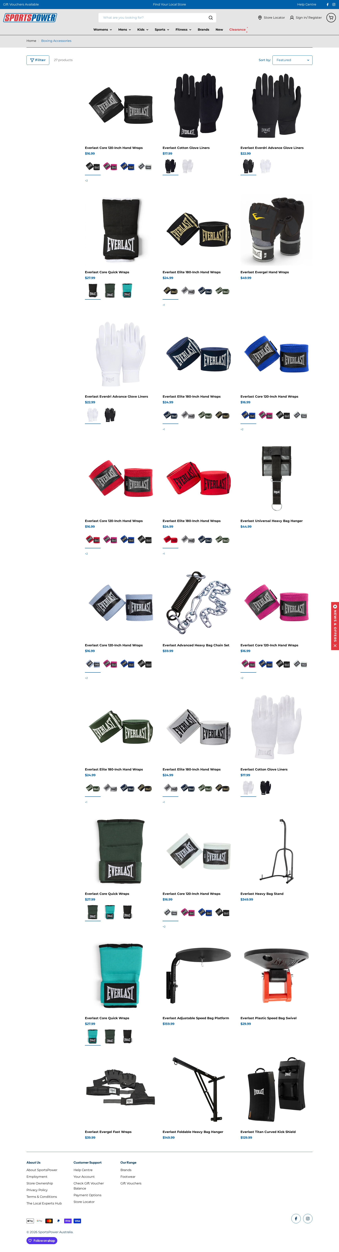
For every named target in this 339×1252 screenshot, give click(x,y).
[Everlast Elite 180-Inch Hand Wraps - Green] (222, 290)
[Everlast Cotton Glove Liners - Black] (170, 166)
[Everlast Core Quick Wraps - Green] (110, 290)
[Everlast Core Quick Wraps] (121, 230)
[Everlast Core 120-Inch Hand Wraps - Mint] (144, 166)
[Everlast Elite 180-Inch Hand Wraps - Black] (170, 290)
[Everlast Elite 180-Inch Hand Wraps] (199, 230)
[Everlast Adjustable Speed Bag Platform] (199, 976)
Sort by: (265, 60)
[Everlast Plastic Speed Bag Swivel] (277, 976)
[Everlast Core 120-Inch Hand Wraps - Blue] (127, 166)
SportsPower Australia (55, 1232)
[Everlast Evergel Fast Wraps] (121, 1089)
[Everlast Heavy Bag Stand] (277, 851)
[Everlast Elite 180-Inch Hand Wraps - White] (188, 290)
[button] (335, 626)
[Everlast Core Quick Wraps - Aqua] (127, 290)
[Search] (210, 17)
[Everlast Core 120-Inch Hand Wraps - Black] (93, 166)
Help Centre (306, 4)
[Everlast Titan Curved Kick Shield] (277, 1089)
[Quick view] (151, 78)
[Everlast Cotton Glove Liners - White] (188, 166)
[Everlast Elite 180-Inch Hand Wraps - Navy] (205, 290)
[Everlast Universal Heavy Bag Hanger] (277, 478)
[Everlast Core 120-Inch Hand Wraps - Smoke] (93, 663)
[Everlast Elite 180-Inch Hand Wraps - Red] (170, 539)
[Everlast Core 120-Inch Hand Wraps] (121, 106)
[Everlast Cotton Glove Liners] (199, 106)
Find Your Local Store (169, 4)
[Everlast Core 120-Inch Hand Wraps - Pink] (110, 166)
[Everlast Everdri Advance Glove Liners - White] (265, 166)
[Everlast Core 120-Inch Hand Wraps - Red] (93, 539)
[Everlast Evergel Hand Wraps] (277, 230)
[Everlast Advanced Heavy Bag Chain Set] (199, 603)
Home (31, 41)
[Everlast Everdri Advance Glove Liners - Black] (248, 166)
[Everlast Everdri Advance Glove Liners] (277, 106)
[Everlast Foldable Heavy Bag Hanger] (199, 1089)
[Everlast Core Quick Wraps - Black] (93, 290)
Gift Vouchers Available (21, 4)
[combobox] (157, 17)
